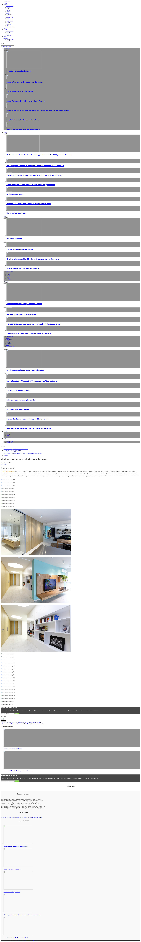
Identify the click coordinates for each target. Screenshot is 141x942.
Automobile (9, 31)
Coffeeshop (9, 21)
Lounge (8, 24)
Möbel (5, 4)
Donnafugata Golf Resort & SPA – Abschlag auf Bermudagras (31, 381)
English (5, 38)
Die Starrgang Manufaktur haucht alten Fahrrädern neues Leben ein (35, 166)
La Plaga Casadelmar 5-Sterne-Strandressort (25, 370)
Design (5, 3)
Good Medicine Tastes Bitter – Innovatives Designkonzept (30, 185)
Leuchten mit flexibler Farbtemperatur (22, 268)
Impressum (20, 940)
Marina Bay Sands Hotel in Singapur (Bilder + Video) (27, 419)
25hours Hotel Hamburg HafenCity (20, 400)
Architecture (10, 39)
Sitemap (34, 940)
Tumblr (29, 817)
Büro (7, 25)
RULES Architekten (8, 471)
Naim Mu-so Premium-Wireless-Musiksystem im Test (28, 204)
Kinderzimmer (10, 27)
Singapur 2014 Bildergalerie (17, 409)
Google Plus (10, 817)
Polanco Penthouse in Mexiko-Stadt (21, 314)
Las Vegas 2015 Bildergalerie (18, 390)
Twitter (40, 817)
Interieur (6, 15)
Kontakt (6, 455)
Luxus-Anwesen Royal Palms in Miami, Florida (25, 101)
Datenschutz (28, 940)
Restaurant (9, 20)
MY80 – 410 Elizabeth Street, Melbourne (23, 129)
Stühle (8, 8)
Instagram (35, 817)
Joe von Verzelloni (14, 239)
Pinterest (17, 817)
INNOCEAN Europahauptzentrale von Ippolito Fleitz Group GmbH (33, 324)
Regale (8, 11)
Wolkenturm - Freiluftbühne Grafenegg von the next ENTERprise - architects (38, 155)
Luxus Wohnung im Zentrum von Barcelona (24, 82)
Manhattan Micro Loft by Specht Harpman (24, 304)
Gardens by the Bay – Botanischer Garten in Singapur (28, 428)
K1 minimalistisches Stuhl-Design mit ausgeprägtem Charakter (32, 259)
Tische (8, 10)
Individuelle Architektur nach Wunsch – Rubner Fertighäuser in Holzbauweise (22, 724)
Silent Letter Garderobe (16, 213)
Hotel (8, 22)
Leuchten (9, 14)
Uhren (8, 32)
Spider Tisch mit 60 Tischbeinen (19, 249)
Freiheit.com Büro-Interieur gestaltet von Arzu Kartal (28, 333)
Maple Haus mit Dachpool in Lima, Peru (22, 120)
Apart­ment (9, 17)
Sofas (7, 13)
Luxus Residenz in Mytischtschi (19, 91)
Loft (7, 18)
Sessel (8, 7)
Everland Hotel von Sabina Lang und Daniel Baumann (18, 771)
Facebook (3, 817)
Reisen (5, 28)
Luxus (5, 29)
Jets (7, 34)
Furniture (9, 40)
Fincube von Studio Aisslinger (18, 71)
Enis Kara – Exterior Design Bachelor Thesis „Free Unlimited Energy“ (34, 175)
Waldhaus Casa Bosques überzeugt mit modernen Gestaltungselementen (37, 110)
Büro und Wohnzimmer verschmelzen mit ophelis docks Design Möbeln (21, 722)
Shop (5, 36)
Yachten (8, 35)
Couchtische (9, 6)
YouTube (23, 817)
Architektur (7, 1)
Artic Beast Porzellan (15, 194)
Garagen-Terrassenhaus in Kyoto (13, 748)
